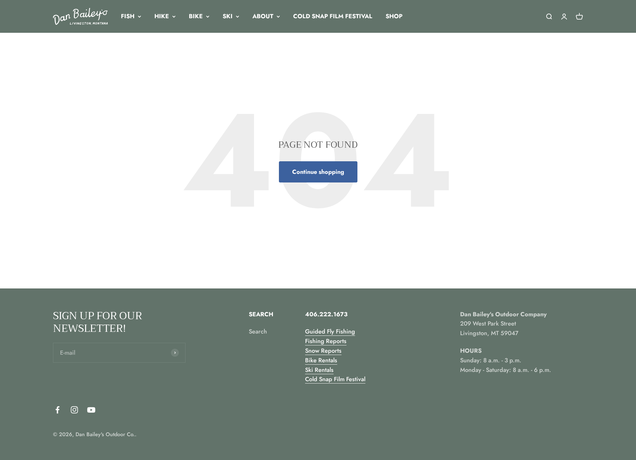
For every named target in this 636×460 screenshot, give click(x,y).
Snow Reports (323, 350)
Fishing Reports (325, 341)
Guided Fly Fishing (330, 331)
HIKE (161, 16)
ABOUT (262, 16)
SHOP (394, 16)
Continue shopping (318, 172)
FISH (127, 16)
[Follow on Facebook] (57, 409)
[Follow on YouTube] (91, 409)
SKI (228, 16)
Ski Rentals (319, 370)
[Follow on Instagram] (74, 409)
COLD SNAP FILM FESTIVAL (332, 16)
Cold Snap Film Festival (335, 379)
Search (258, 331)
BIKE (196, 16)
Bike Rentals (321, 360)
